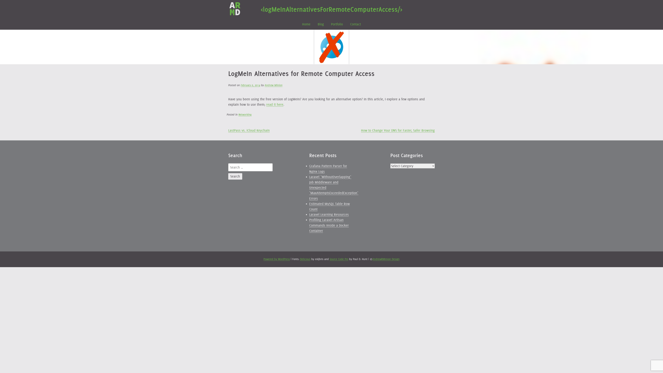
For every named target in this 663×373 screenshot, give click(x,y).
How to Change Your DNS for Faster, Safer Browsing (398, 130)
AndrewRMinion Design (386, 259)
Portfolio (337, 24)
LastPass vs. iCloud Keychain (249, 130)
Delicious (305, 259)
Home (306, 24)
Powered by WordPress (276, 259)
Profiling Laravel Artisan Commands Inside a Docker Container (329, 225)
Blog (321, 24)
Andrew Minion (273, 85)
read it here (274, 104)
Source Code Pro (339, 259)
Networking (245, 114)
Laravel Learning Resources (329, 214)
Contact (355, 24)
